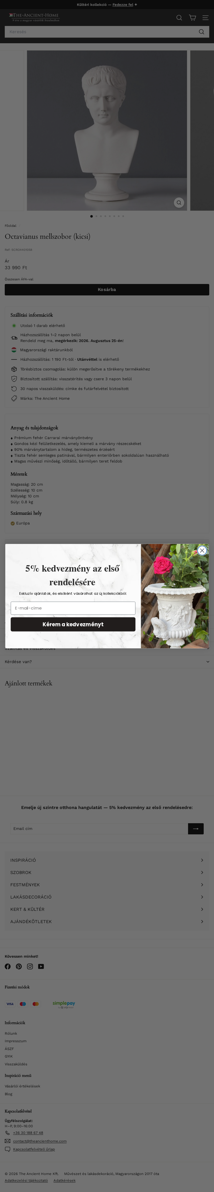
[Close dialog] (202, 550)
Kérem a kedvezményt (73, 624)
